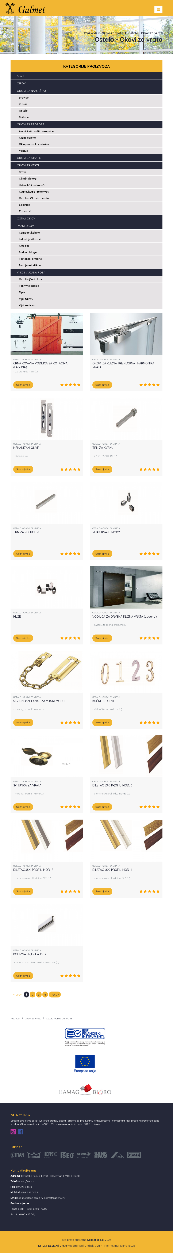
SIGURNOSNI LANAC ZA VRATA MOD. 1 (39, 701)
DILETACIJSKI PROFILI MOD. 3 (112, 785)
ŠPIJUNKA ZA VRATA (27, 785)
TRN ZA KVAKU (102, 448)
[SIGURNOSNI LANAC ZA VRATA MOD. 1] (47, 672)
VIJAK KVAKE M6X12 (106, 532)
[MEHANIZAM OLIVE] (47, 418)
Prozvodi (90, 33)
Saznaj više (23, 384)
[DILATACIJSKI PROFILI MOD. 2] (47, 840)
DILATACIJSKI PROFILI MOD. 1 (112, 870)
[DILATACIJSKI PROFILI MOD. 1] (126, 840)
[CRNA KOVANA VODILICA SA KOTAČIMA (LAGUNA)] (47, 334)
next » (55, 994)
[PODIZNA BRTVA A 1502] (47, 925)
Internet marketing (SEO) (119, 1245)
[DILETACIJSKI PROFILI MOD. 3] (126, 756)
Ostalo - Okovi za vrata (145, 33)
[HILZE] (47, 587)
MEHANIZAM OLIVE (26, 448)
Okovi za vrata (112, 33)
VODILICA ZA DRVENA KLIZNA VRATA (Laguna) (124, 616)
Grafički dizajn (93, 1245)
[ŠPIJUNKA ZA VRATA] (47, 756)
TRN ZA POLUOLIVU (26, 532)
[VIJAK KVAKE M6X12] (126, 503)
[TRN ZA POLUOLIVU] (47, 503)
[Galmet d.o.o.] (26, 8)
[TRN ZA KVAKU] (126, 418)
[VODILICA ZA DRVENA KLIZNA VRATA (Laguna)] (126, 587)
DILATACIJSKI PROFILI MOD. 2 (33, 870)
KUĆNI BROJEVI (103, 701)
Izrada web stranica (71, 1245)
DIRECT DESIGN (48, 1245)
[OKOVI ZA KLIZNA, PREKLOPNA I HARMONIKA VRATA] (126, 334)
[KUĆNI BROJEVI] (126, 672)
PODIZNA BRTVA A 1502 (29, 954)
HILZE (17, 616)
